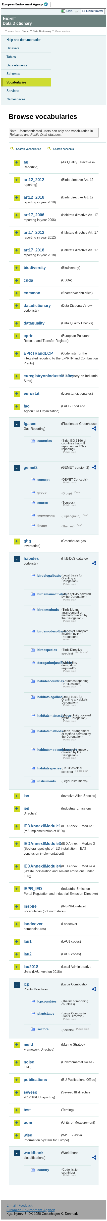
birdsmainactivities (48, 594)
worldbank (34, 1153)
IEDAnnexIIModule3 (42, 843)
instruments (46, 781)
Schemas (13, 74)
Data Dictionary (42, 31)
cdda (28, 280)
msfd (28, 1044)
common (32, 293)
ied (26, 808)
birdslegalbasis (48, 575)
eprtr (28, 336)
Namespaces (15, 99)
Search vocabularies (28, 148)
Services (12, 91)
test (27, 1110)
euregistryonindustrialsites (42, 376)
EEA (26, 4)
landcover (33, 924)
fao (27, 406)
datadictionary (37, 305)
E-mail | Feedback (19, 1205)
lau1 (28, 941)
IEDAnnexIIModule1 (42, 826)
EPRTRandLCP (38, 353)
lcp (26, 984)
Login (69, 10)
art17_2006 (34, 215)
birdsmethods (48, 610)
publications (35, 1080)
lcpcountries (46, 1001)
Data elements (16, 65)
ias (26, 796)
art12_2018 (34, 197)
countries (44, 441)
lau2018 (31, 967)
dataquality (34, 323)
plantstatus (45, 1013)
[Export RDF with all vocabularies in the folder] (94, 429)
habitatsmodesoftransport (48, 750)
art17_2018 (34, 250)
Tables (11, 57)
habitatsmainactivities (48, 715)
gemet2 (31, 467)
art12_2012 (34, 180)
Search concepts (63, 148)
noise (29, 1062)
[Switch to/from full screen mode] (77, 11)
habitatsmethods (48, 731)
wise (28, 1135)
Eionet (25, 31)
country (43, 1170)
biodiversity (35, 268)
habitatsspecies (48, 768)
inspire (30, 906)
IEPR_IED (33, 889)
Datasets (12, 48)
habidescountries (48, 681)
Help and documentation (23, 40)
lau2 (28, 954)
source (42, 503)
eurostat (31, 393)
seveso (30, 1092)
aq (26, 162)
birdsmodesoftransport (48, 631)
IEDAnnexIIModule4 (42, 866)
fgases (30, 424)
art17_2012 (34, 232)
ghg (27, 541)
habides (31, 558)
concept (43, 480)
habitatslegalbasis (48, 697)
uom (28, 1122)
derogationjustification (48, 663)
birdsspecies (47, 650)
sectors (43, 1029)
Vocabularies (16, 82)
